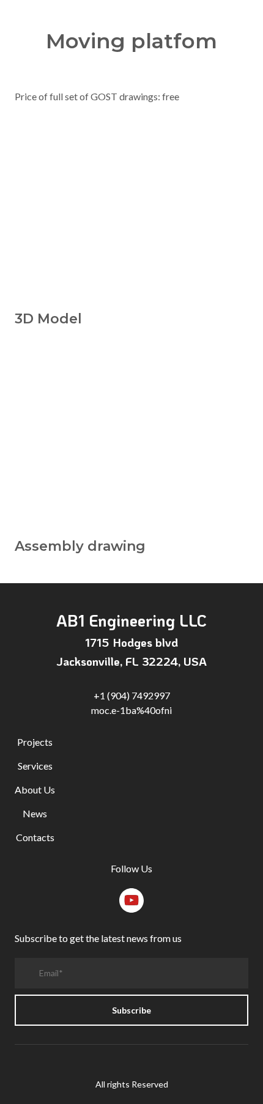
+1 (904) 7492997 (132, 695)
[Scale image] (131, 214)
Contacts (35, 837)
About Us (35, 789)
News (35, 813)
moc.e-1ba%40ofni (131, 710)
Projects (35, 742)
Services (35, 765)
